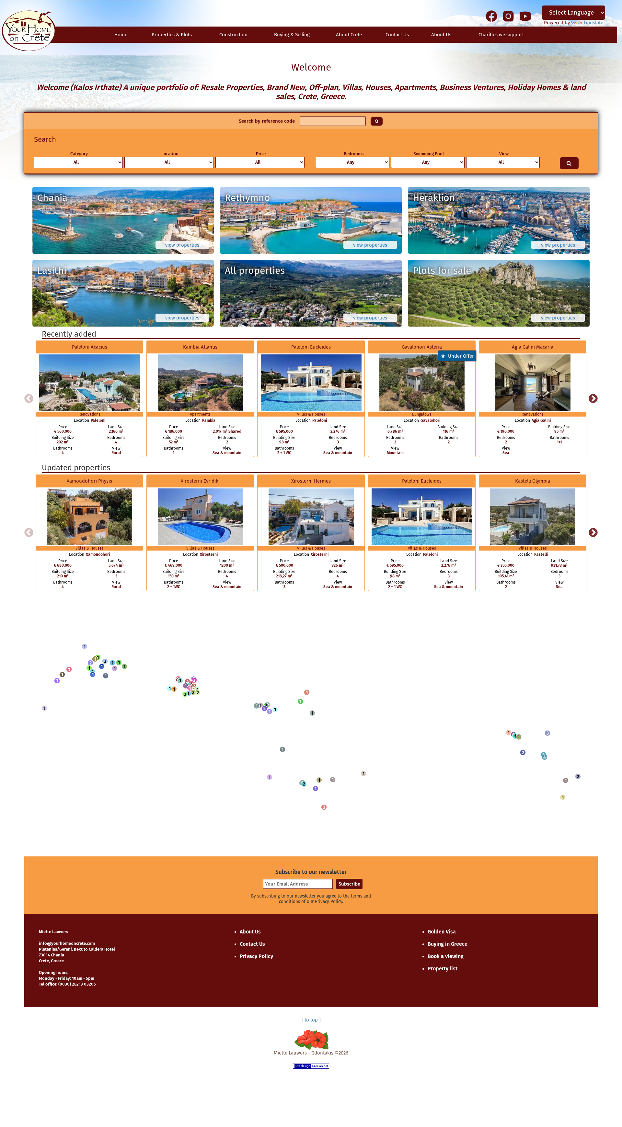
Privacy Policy (256, 956)
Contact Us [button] (397, 35)
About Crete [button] (349, 35)
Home (120, 35)
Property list (442, 968)
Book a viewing (446, 956)
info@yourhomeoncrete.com (67, 943)
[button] (84, 646)
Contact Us (252, 944)
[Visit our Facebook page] (491, 16)
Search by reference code (267, 121)
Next (593, 399)
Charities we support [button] (501, 35)
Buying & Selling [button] (292, 35)
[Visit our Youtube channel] (525, 16)
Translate (593, 23)
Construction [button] (233, 35)
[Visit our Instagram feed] (508, 16)
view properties (182, 245)
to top (311, 1020)
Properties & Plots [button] (172, 35)
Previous (29, 399)
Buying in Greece (447, 944)
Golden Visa (442, 932)
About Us (441, 35)
